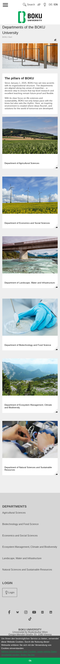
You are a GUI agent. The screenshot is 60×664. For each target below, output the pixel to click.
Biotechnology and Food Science (20, 524)
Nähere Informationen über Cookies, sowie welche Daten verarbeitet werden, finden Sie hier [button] (29, 653)
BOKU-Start (7, 37)
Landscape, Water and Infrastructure (22, 558)
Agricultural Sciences (14, 513)
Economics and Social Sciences (20, 535)
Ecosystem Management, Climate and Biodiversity (29, 547)
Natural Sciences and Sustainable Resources (27, 569)
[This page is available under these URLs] (55, 40)
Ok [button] (30, 661)
